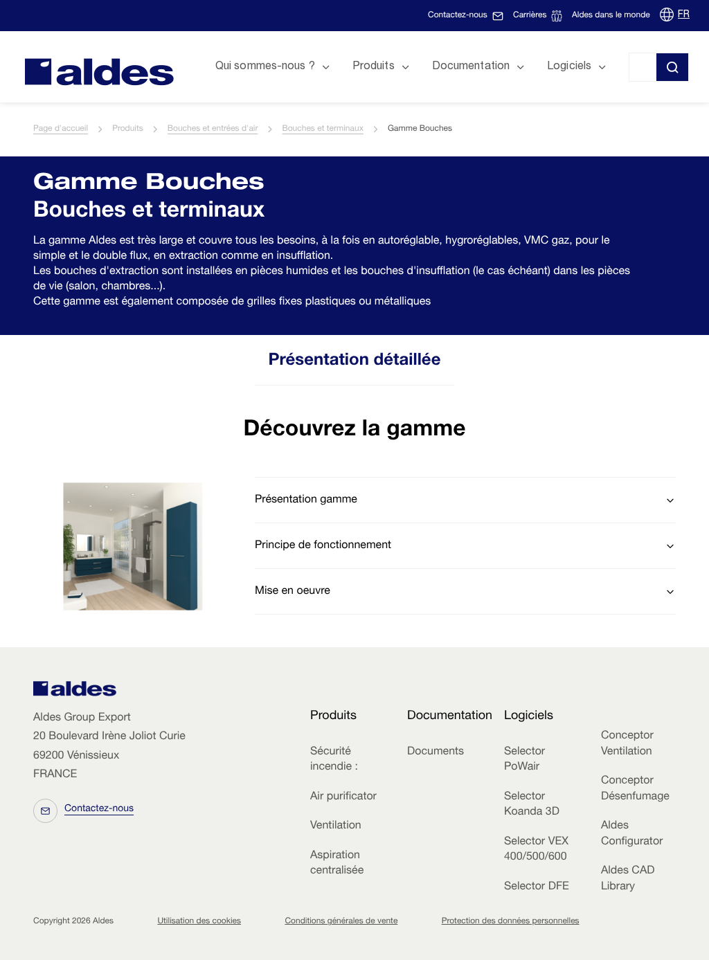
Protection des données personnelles (511, 922)
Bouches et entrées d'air (213, 129)
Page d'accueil (60, 129)
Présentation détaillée (355, 361)
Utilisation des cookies (199, 922)
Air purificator (343, 797)
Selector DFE (536, 887)
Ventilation (335, 826)
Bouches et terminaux (323, 129)
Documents (435, 752)
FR (684, 15)
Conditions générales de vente (341, 922)
